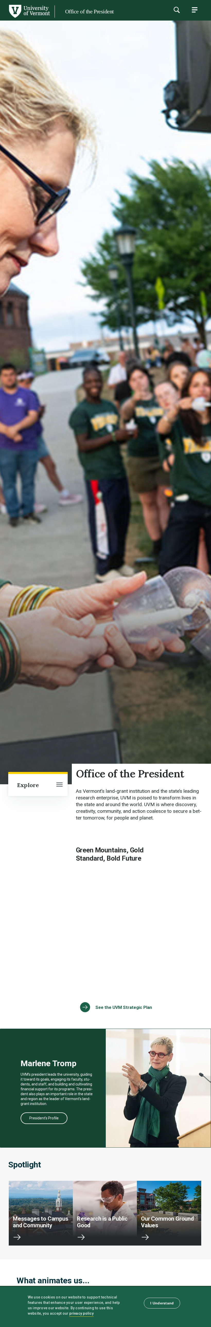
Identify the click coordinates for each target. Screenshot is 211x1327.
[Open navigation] (59, 785)
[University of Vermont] (29, 18)
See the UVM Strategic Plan (123, 1007)
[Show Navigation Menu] (194, 10)
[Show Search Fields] (176, 10)
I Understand (162, 1303)
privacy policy (81, 1313)
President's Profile (44, 1118)
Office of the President (89, 11)
